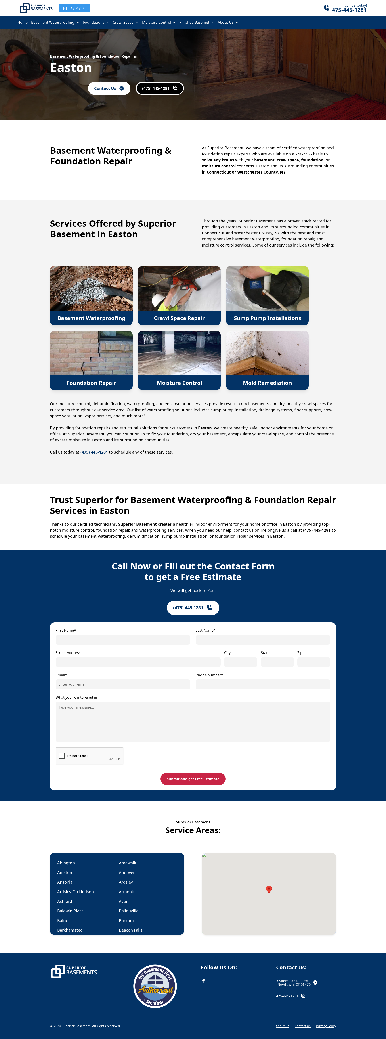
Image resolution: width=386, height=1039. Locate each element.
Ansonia (65, 882)
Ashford (64, 901)
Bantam (126, 920)
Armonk (126, 891)
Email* (61, 675)
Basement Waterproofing (52, 22)
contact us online (250, 530)
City (227, 652)
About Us (225, 22)
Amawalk (127, 862)
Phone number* (209, 675)
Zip (299, 652)
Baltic (62, 920)
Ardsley (126, 882)
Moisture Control (156, 22)
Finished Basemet (194, 22)
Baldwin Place (70, 911)
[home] (36, 8)
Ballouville (128, 911)
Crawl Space (123, 22)
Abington (66, 862)
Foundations (93, 22)
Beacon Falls (131, 930)
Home (22, 22)
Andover (127, 872)
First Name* (66, 630)
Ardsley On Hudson (75, 891)
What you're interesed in (76, 697)
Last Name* (206, 630)
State (265, 652)
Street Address (68, 652)
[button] (55, 22)
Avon (123, 901)
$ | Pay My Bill (74, 8)
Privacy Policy (326, 1026)
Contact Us (303, 1026)
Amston (64, 872)
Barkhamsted (70, 930)
